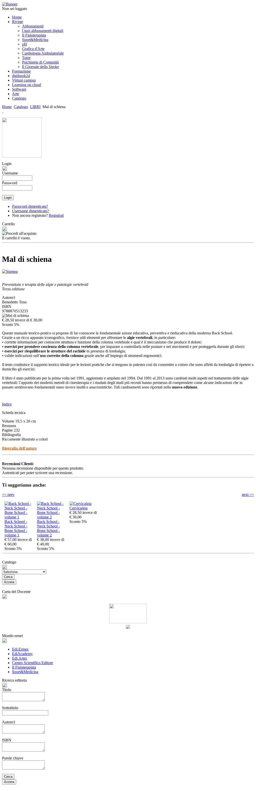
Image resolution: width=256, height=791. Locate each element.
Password (9, 183)
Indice (7, 404)
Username (10, 173)
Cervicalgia (79, 508)
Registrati (56, 215)
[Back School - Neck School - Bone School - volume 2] (52, 517)
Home (7, 107)
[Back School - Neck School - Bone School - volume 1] (19, 517)
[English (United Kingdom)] (2, 111)
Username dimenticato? (30, 211)
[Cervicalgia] (81, 503)
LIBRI (35, 107)
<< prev (8, 494)
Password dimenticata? (30, 206)
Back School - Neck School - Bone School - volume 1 (15, 528)
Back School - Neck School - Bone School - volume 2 (48, 528)
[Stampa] (10, 270)
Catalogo (21, 107)
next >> (248, 494)
